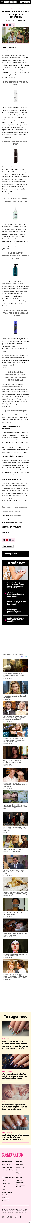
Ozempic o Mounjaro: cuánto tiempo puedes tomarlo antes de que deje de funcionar (15, 585)
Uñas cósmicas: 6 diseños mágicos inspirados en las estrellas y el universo (14, 1076)
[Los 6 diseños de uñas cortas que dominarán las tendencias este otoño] (15, 1122)
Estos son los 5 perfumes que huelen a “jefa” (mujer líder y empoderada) (14, 1106)
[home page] (10, 2)
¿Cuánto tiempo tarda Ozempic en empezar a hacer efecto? (15, 594)
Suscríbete (25, 2)
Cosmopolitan (21, 20)
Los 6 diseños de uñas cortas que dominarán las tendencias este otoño (15, 1137)
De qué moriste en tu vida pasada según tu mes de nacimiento (16, 602)
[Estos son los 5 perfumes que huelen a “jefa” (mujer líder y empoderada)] (15, 1092)
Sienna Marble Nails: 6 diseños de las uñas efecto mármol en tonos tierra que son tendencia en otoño (15, 1045)
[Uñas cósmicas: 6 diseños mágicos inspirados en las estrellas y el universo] (15, 1061)
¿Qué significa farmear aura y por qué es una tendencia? (15, 619)
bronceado (7, 546)
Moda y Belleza (15, 9)
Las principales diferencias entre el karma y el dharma (14, 611)
